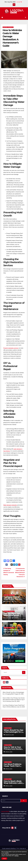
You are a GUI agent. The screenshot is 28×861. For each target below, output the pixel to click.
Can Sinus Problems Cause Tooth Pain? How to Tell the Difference (12, 767)
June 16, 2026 (8, 785)
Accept (4, 858)
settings (16, 855)
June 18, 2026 (8, 768)
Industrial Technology (8, 27)
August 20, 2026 (9, 734)
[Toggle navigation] (25, 17)
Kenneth (15, 601)
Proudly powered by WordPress (9, 848)
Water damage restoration (10, 505)
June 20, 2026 (8, 751)
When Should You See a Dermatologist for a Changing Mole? (13, 732)
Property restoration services (10, 348)
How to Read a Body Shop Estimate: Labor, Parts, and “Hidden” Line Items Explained (13, 784)
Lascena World (5, 811)
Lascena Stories (7, 779)
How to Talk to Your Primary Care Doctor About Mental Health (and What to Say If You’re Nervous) (14, 699)
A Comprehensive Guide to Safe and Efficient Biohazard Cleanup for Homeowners (20, 572)
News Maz (22, 848)
